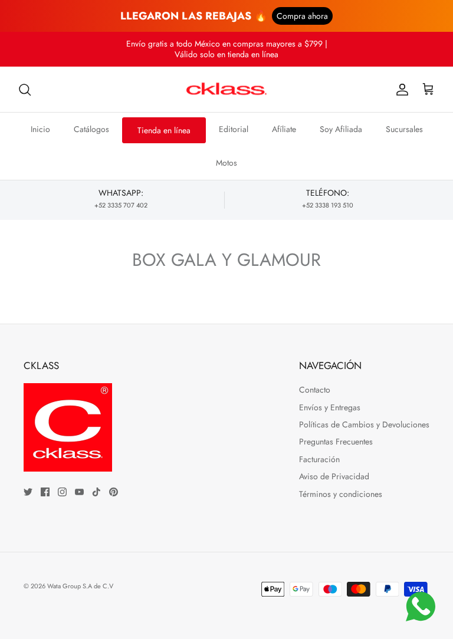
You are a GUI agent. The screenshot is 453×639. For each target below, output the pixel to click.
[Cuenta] (399, 90)
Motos (226, 163)
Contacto (314, 390)
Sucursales (404, 129)
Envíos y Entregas (329, 407)
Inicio (40, 129)
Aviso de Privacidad (334, 476)
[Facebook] (45, 492)
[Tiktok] (96, 492)
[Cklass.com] (226, 89)
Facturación (319, 459)
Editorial (233, 129)
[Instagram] (62, 492)
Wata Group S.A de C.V (80, 586)
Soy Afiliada (341, 129)
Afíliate (284, 129)
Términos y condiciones (340, 494)
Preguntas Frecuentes (336, 441)
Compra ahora (302, 16)
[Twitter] (28, 492)
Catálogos (91, 129)
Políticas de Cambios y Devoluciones (364, 424)
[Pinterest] (113, 492)
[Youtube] (79, 492)
